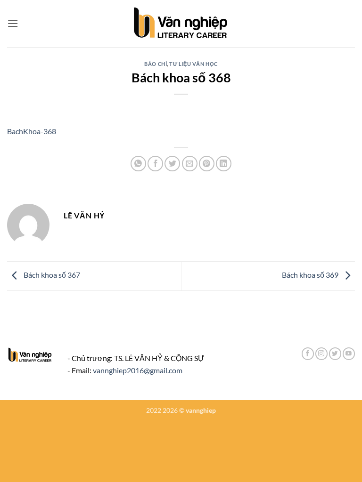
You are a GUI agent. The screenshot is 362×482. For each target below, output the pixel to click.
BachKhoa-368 (31, 131)
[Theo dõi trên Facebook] (308, 353)
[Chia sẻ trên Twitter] (172, 163)
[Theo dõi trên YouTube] (349, 353)
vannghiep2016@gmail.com (137, 370)
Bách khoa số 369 (311, 275)
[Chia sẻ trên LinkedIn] (223, 163)
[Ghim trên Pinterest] (206, 163)
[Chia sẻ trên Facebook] (155, 163)
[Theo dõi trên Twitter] (335, 353)
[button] (12, 23)
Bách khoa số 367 (51, 275)
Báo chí (155, 64)
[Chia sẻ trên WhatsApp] (138, 163)
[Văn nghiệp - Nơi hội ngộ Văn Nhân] (181, 23)
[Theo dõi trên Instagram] (321, 353)
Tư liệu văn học (193, 64)
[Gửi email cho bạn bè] (189, 163)
